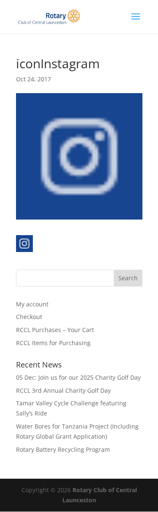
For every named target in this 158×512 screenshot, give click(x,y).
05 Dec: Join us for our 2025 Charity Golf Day (78, 377)
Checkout (29, 317)
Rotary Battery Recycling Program (63, 449)
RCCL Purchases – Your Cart (55, 330)
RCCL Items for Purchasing (53, 343)
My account (32, 304)
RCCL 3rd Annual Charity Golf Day (63, 390)
